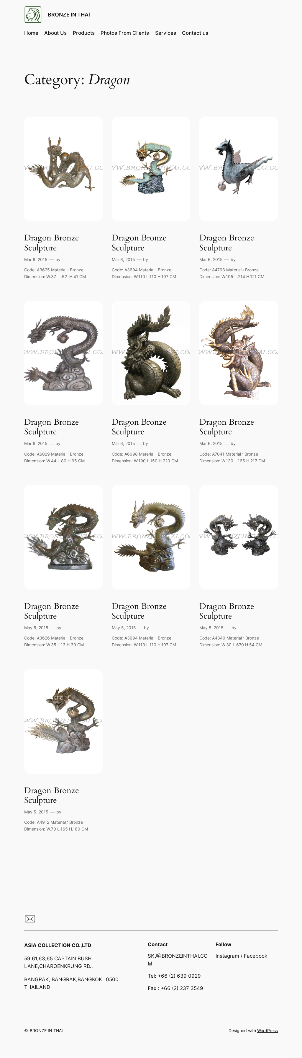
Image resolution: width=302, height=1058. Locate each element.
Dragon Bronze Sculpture (51, 243)
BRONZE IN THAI (69, 14)
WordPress (267, 1030)
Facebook (255, 956)
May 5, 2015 (36, 627)
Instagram (227, 956)
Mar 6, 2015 (35, 259)
